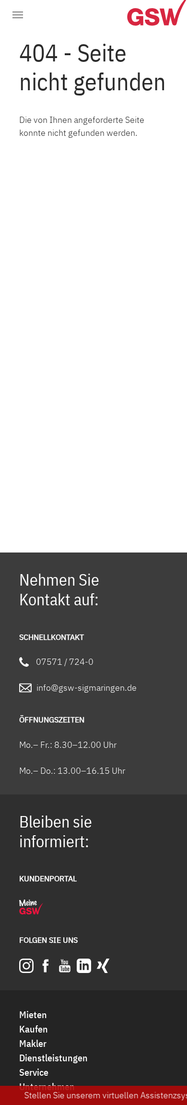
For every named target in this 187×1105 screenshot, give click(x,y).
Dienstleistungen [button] (53, 1057)
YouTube (65, 966)
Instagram (26, 966)
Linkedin (84, 966)
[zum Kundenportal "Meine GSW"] (31, 907)
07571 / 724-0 (65, 661)
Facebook (45, 966)
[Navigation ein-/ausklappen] (18, 15)
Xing (103, 966)
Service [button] (33, 1072)
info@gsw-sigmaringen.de (86, 687)
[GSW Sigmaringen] (143, 16)
